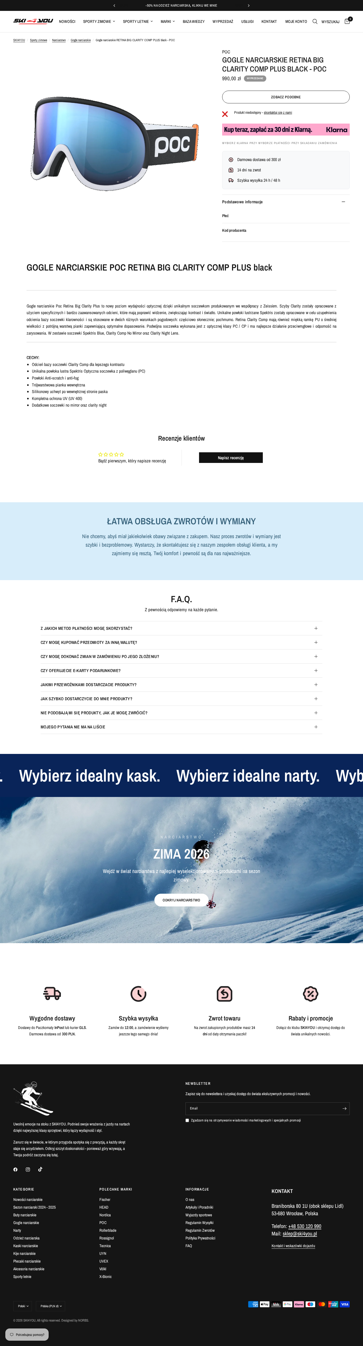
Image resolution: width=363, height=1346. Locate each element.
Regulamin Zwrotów (200, 1230)
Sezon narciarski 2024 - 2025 (34, 1207)
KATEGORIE (24, 1189)
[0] (346, 21)
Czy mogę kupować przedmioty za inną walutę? (89, 642)
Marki (166, 21)
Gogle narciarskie (81, 40)
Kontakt (269, 21)
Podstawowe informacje (242, 202)
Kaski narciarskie (25, 1245)
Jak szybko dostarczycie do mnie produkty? (86, 699)
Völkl (102, 1269)
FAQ (188, 1245)
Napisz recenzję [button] (231, 458)
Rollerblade (107, 1230)
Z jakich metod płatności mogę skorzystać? (86, 628)
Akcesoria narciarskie (28, 1269)
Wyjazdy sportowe (198, 1215)
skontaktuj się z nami (278, 112)
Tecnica (105, 1245)
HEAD (103, 1207)
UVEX (103, 1261)
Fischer (104, 1199)
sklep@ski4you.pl (300, 1233)
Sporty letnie (136, 21)
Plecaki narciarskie (27, 1261)
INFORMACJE (197, 1189)
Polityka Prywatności (200, 1238)
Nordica (105, 1215)
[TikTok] (44, 1169)
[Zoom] (195, 59)
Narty (17, 1230)
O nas (189, 1199)
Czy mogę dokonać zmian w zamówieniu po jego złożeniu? (100, 656)
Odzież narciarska (26, 1238)
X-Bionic (105, 1276)
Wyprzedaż (223, 21)
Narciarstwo (59, 40)
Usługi (247, 21)
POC (226, 52)
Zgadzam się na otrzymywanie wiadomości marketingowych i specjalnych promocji (246, 1120)
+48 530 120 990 (304, 1226)
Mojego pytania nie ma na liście (73, 727)
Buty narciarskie (24, 1215)
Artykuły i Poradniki (199, 1207)
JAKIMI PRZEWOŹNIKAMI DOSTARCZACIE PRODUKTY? (89, 684)
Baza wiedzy (194, 21)
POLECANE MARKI (115, 1189)
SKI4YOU (19, 40)
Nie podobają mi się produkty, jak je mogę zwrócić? (94, 713)
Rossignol (106, 1238)
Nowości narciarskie (28, 1199)
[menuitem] (67, 21)
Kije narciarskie (24, 1253)
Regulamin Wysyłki (199, 1222)
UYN (102, 1253)
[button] (181, 900)
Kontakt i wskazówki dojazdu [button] (293, 1245)
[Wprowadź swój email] (344, 1108)
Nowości (67, 21)
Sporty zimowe (97, 21)
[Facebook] (19, 1169)
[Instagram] (31, 1169)
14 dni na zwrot (249, 170)
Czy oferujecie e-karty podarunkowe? (81, 670)
